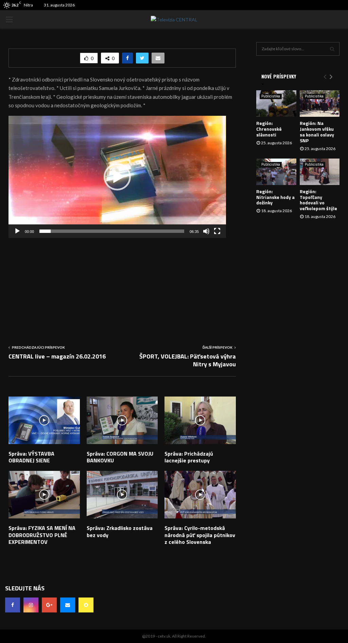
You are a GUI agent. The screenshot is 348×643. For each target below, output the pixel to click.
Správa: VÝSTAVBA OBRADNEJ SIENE (31, 457)
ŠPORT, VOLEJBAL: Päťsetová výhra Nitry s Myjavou (187, 360)
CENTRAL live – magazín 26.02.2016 (57, 356)
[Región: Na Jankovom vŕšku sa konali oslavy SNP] (320, 103)
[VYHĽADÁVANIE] (332, 49)
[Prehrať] (17, 231)
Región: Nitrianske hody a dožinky (275, 197)
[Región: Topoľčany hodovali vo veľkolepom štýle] (320, 172)
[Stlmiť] (206, 231)
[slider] (111, 231)
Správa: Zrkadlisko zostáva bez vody (120, 531)
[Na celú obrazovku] (217, 231)
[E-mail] (67, 605)
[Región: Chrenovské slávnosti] (276, 103)
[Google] (49, 605)
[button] (117, 176)
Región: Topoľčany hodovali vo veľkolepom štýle (318, 200)
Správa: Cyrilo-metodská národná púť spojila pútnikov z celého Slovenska (199, 535)
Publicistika (270, 96)
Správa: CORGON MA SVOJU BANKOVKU (120, 457)
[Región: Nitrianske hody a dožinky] (276, 172)
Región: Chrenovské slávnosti (269, 129)
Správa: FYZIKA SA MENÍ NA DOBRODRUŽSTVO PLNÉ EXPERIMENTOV (41, 535)
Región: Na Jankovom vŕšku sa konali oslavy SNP (317, 132)
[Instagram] (30, 605)
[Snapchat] (86, 605)
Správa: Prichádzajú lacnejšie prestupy (188, 457)
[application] (117, 177)
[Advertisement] (122, 285)
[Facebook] (12, 605)
